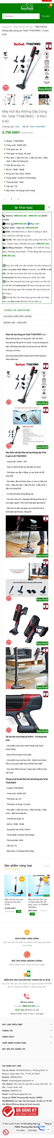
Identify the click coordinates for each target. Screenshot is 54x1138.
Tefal (17, 126)
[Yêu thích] (49, 207)
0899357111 (16, 1091)
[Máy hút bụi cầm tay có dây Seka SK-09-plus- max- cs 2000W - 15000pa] (39, 886)
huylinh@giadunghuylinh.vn (21, 1080)
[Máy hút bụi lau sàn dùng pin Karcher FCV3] (15, 886)
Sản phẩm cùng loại (18, 865)
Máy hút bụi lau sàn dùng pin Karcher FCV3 (14, 902)
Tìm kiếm (46, 16)
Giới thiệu (32, 1130)
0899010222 (16, 1077)
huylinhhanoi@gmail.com (20, 1094)
